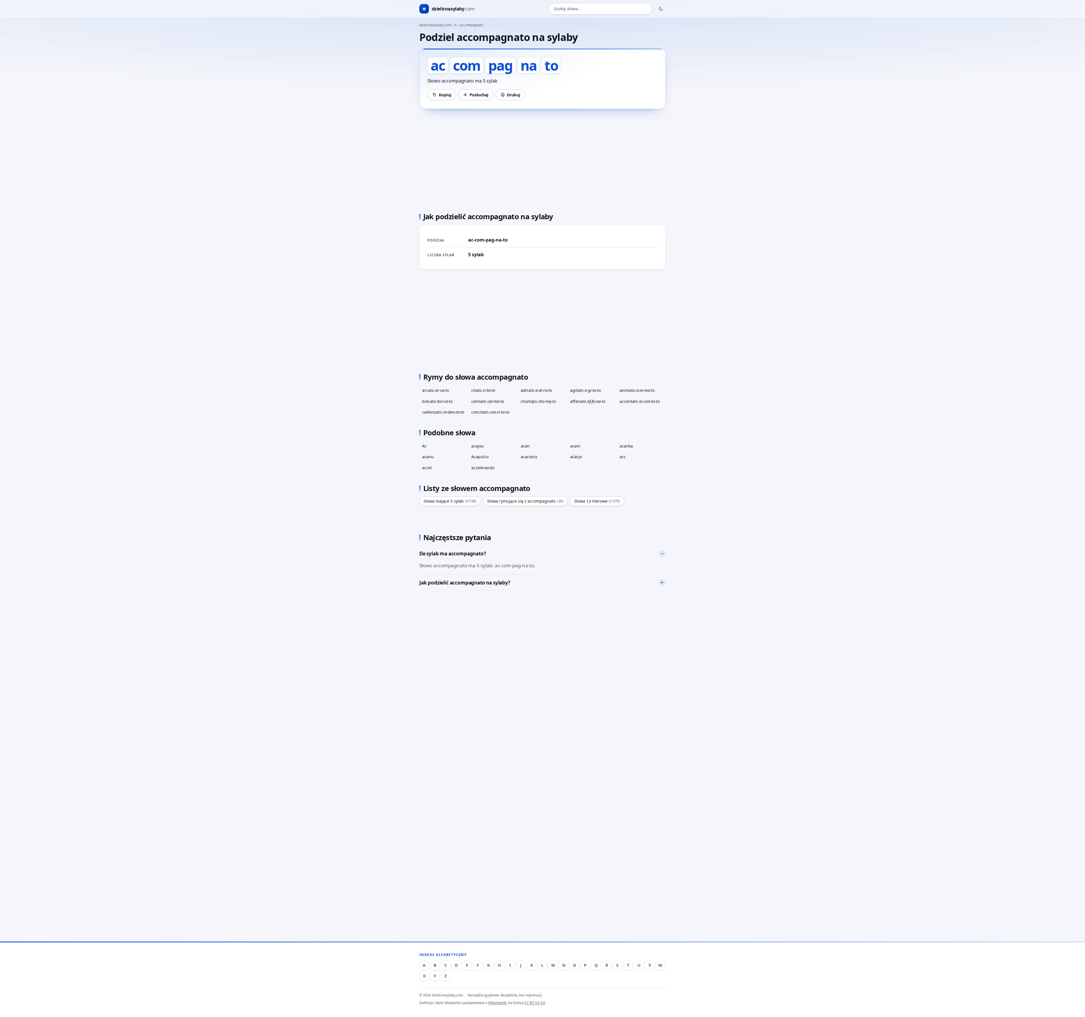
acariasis (529, 456)
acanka (626, 446)
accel (427, 467)
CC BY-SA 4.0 (534, 1002)
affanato (588, 401)
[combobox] (601, 9)
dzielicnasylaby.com (435, 25)
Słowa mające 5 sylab (450, 501)
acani (575, 446)
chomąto (538, 401)
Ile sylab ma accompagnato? (452, 553)
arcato (435, 390)
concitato (490, 412)
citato (483, 390)
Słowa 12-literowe (597, 501)
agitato (585, 390)
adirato (536, 390)
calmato (487, 401)
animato (637, 390)
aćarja (576, 456)
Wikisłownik (497, 1002)
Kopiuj (445, 94)
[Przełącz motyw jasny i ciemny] (661, 9)
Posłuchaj (479, 94)
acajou (477, 446)
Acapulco (480, 456)
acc (623, 456)
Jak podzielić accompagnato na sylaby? (464, 582)
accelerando (482, 467)
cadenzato (443, 412)
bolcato (437, 401)
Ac (424, 446)
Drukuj (513, 94)
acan (525, 446)
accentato (640, 401)
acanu (428, 456)
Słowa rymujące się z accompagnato (525, 501)
